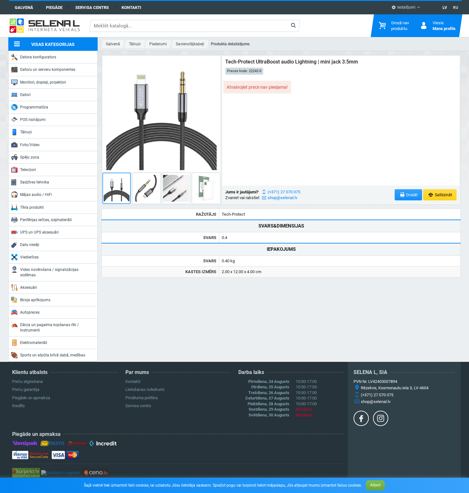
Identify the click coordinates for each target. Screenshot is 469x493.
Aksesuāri (28, 287)
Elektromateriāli (33, 342)
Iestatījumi (405, 7)
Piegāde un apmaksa (31, 397)
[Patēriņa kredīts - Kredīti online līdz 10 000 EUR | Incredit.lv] (103, 444)
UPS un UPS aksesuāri (39, 232)
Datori (25, 95)
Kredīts (18, 405)
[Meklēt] (293, 25)
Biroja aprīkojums (35, 300)
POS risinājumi (33, 119)
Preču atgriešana (27, 381)
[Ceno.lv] (95, 472)
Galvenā (24, 7)
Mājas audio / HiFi (36, 194)
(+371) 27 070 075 (284, 192)
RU (455, 7)
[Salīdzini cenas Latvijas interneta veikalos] (26, 472)
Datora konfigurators (38, 57)
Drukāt (411, 195)
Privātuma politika (141, 397)
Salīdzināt (443, 195)
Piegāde (54, 7)
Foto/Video (30, 145)
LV (445, 7)
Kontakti (131, 7)
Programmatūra (34, 107)
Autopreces (30, 312)
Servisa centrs (92, 7)
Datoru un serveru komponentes (47, 69)
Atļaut (375, 485)
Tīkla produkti (32, 207)
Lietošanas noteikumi (144, 389)
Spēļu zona (29, 157)
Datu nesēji (29, 245)
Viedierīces (29, 257)
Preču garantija (25, 389)
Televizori (28, 170)
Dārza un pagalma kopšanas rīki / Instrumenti (49, 327)
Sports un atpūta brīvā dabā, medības (52, 355)
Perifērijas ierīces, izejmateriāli (46, 220)
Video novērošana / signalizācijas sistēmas (49, 272)
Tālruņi (26, 132)
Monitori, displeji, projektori (43, 82)
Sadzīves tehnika (34, 182)
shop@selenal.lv (282, 197)
